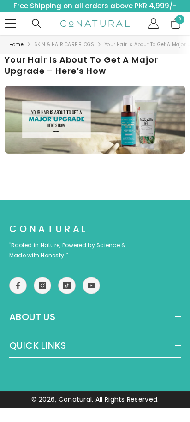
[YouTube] (91, 285)
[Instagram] (42, 285)
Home (16, 44)
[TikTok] (67, 285)
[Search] (36, 23)
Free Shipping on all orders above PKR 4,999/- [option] (95, 6)
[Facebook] (18, 285)
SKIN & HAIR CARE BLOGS (64, 44)
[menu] (10, 23)
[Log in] (153, 23)
